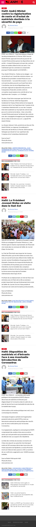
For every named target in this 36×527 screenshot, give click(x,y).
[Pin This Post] (20, 32)
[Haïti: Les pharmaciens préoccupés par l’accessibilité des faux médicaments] (5, 495)
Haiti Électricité (7, 302)
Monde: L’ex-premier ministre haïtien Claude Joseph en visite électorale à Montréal (20, 185)
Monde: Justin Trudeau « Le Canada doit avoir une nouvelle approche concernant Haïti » (20, 175)
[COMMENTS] (28, 32)
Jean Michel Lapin (20, 302)
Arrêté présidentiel (19, 148)
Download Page (18, 522)
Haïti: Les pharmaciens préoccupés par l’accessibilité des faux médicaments (21, 494)
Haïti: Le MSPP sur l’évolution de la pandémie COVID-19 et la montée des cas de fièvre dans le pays (22, 504)
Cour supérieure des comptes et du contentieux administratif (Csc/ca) (16, 149)
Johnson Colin (22, 150)
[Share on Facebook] (8, 32)
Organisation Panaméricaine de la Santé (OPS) (17, 471)
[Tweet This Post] (12, 32)
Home (26, 522)
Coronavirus (17, 468)
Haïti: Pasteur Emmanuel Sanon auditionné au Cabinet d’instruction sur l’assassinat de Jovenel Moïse (22, 165)
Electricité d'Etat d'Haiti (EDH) (23, 300)
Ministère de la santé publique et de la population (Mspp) (17, 469)
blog (9, 522)
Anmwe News (14, 25)
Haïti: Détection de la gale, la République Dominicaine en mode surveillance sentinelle (22, 484)
